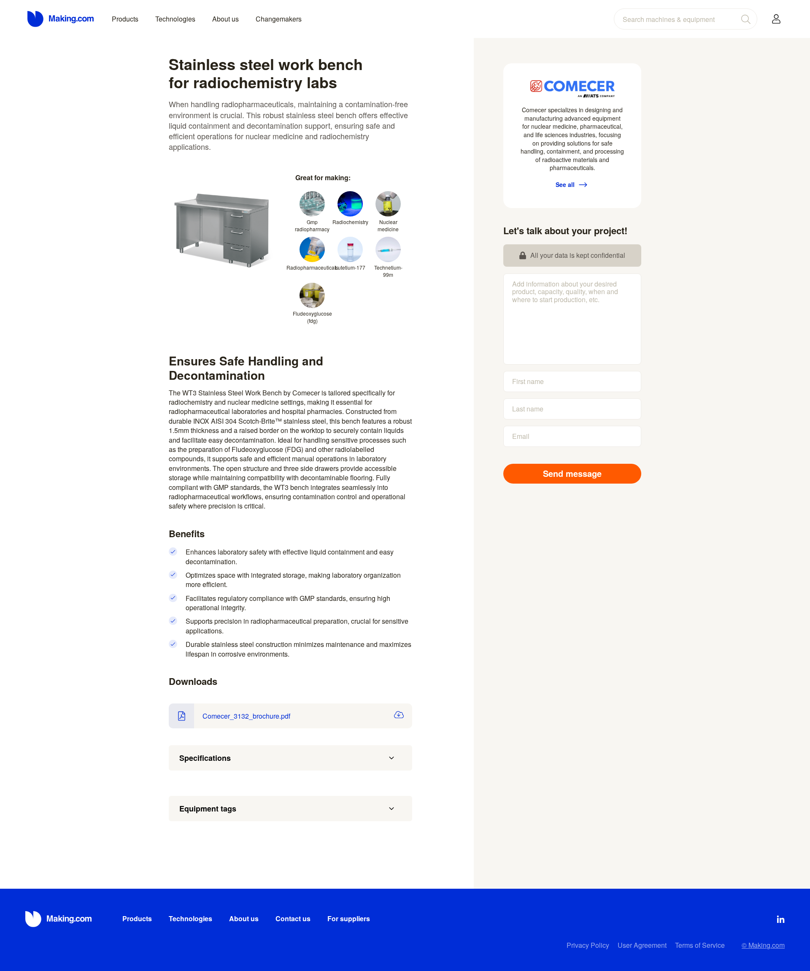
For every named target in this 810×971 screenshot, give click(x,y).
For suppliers (348, 918)
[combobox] (685, 19)
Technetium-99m (388, 271)
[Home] (61, 19)
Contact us (292, 918)
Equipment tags (207, 808)
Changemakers (279, 19)
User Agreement (642, 945)
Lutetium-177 (350, 267)
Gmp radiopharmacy (312, 225)
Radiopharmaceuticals (312, 267)
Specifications (205, 757)
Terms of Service (700, 945)
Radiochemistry (350, 221)
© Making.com (763, 945)
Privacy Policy (588, 945)
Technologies (175, 19)
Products (125, 19)
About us (225, 19)
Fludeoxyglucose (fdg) (312, 317)
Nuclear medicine (388, 225)
